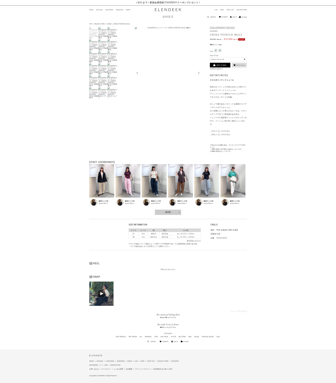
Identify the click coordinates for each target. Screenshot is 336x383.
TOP (90, 24)
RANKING (148, 336)
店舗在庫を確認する (216, 69)
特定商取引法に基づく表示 (162, 369)
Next (198, 73)
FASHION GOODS (208, 336)
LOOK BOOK (109, 10)
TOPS (156, 336)
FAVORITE (224, 17)
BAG (189, 336)
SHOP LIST (230, 10)
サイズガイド (106, 369)
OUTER (173, 336)
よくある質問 (118, 369)
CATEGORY (175, 361)
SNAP (222, 10)
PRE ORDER (132, 336)
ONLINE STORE (242, 10)
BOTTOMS (182, 336)
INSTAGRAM (93, 365)
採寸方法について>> (194, 240)
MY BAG (244, 17)
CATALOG (99, 10)
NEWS (91, 10)
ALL (141, 336)
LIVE (215, 10)
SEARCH (213, 17)
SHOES (168, 17)
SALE (218, 336)
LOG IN (234, 17)
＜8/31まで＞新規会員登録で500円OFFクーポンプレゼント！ (168, 2)
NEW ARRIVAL (121, 336)
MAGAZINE (119, 10)
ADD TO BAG (221, 65)
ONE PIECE (164, 336)
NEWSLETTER (115, 365)
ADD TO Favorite (240, 65)
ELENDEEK (213, 31)
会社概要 (129, 369)
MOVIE (128, 10)
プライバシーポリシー (143, 369)
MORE (168, 212)
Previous (137, 73)
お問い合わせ (94, 369)
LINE (106, 365)
